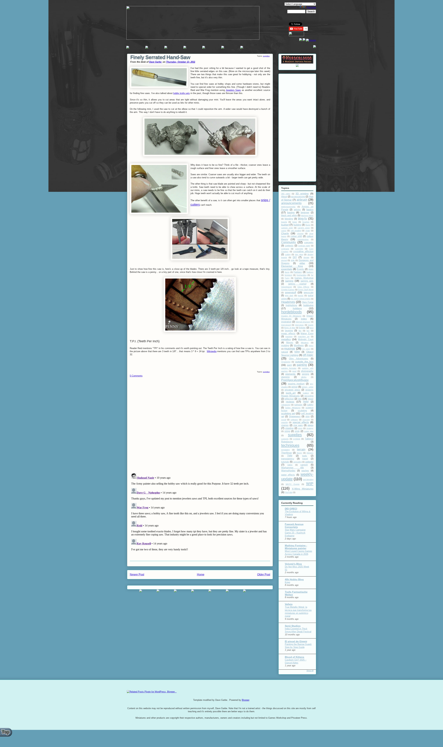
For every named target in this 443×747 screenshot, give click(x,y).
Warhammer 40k (292, 468)
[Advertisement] (297, 127)
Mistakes (305, 343)
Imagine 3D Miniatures (291, 316)
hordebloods (291, 312)
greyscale (308, 292)
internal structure (303, 322)
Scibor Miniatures (293, 408)
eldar (302, 263)
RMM (306, 402)
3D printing (302, 193)
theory (299, 453)
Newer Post (137, 574)
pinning (305, 374)
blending (289, 219)
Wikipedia (211, 351)
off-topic (308, 355)
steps (310, 425)
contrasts (285, 249)
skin (307, 416)
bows (294, 222)
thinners (310, 453)
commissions (303, 239)
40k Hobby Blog (294, 579)
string (287, 431)
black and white (289, 215)
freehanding (301, 275)
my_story (306, 349)
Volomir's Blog (293, 563)
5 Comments (136, 375)
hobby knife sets (181, 93)
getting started (297, 284)
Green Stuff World (305, 290)
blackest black (307, 215)
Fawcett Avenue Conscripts (294, 525)
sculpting (302, 410)
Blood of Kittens (294, 657)
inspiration (286, 322)
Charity (285, 233)
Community (288, 242)
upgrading (297, 462)
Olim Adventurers (298, 358)
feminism (288, 275)
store (300, 428)
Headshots (288, 302)
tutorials (285, 462)
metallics (286, 339)
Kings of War (289, 328)
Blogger (245, 700)
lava (311, 328)
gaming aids (307, 281)
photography (307, 371)
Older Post (263, 574)
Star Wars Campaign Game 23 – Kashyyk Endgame (295, 533)
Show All (309, 671)
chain (307, 231)
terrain (301, 449)
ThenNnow (286, 453)
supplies (266, 56)
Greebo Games (288, 290)
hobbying (308, 305)
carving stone (304, 228)
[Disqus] (200, 425)
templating (285, 450)
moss (311, 346)
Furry (287, 278)
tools (304, 456)
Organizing (285, 362)
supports (285, 439)
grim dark (289, 295)
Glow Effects (303, 287)
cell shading (296, 231)
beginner (305, 212)
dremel (284, 260)
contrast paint (304, 246)
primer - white (307, 387)
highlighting (291, 305)
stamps (285, 425)
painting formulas (288, 368)
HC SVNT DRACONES (300, 299)
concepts (308, 242)
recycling (308, 396)
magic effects (288, 333)
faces (287, 272)
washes (305, 470)
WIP (309, 483)
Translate (311, 7)
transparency (287, 459)
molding (285, 345)
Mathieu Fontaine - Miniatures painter (296, 547)
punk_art (291, 392)
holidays (297, 308)
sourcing (306, 420)
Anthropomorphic (288, 207)
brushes (305, 222)
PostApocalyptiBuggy (295, 380)
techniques (290, 445)
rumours (298, 405)
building (297, 225)
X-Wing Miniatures (302, 488)
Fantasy (298, 272)
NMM (297, 352)
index (304, 318)
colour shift (296, 236)
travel (305, 459)
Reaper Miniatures (290, 396)
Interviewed (286, 325)
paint (289, 365)
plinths (303, 377)
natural (284, 352)
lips (300, 331)
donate (306, 257)
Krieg (287, 582)
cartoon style (287, 228)
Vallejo (289, 465)
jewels (310, 325)
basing (291, 212)
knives (302, 327)
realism (306, 393)
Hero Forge (307, 302)
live (308, 331)
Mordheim (299, 345)
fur (312, 275)
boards (284, 222)
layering (289, 330)
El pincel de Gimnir (296, 641)
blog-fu (302, 218)
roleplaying (285, 405)
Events (300, 269)
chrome (300, 233)
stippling (289, 428)
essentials (286, 269)
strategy (309, 428)
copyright (299, 249)
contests (289, 245)
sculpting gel (288, 413)
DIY (295, 257)
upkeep (309, 461)
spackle (284, 422)
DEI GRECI (291, 508)
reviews (290, 401)
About (284, 196)
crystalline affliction (303, 251)
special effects (301, 422)
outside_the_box (304, 361)
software (294, 420)
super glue (308, 431)
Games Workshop (304, 278)
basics (309, 209)
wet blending (308, 479)
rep (300, 398)
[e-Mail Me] (314, 47)
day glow (299, 254)
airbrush (302, 199)
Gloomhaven (286, 287)
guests (300, 295)
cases (283, 231)
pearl (294, 371)
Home (200, 574)
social (283, 420)
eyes (311, 269)
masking (288, 337)
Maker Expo (307, 333)
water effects (288, 475)
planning (285, 377)
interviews (299, 325)
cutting (288, 254)
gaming (289, 280)
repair (310, 399)
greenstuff (290, 292)
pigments (290, 374)
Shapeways (295, 416)
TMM (289, 456)
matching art (303, 337)
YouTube (288, 492)
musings (289, 348)
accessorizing (298, 196)
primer (294, 387)
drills (293, 260)
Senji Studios (293, 625)
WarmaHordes (288, 470)
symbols (296, 439)
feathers (309, 272)
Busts (307, 225)
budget (285, 224)
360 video (285, 194)
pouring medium (296, 384)
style (297, 431)
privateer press (292, 390)
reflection (289, 399)
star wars (298, 425)
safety (310, 405)
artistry (297, 209)
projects (309, 390)
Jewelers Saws (233, 90)
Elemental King (292, 266)
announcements (291, 203)
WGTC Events (293, 484)
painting (302, 364)
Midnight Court (305, 339)
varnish (304, 465)
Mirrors (289, 342)
